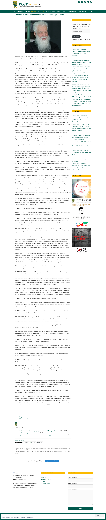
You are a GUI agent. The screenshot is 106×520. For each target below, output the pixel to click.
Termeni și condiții (46, 479)
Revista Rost (50, 11)
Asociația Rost (61, 11)
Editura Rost (72, 11)
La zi (42, 11)
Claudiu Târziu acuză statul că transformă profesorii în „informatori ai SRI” (81, 152)
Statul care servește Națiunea (26, 433)
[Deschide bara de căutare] (91, 11)
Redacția (43, 481)
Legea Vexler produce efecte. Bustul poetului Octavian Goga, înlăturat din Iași (39, 435)
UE (39, 11)
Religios (34, 11)
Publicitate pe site (45, 483)
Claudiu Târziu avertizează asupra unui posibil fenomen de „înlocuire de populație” (81, 159)
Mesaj (72, 489)
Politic (27, 11)
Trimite (80, 508)
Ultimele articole (23, 419)
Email (72, 483)
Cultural (20, 11)
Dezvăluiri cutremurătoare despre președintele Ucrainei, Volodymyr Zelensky (39, 431)
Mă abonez (76, 36)
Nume (72, 477)
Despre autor (22, 417)
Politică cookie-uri (31, 517)
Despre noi (43, 477)
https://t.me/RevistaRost (52, 461)
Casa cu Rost (83, 11)
